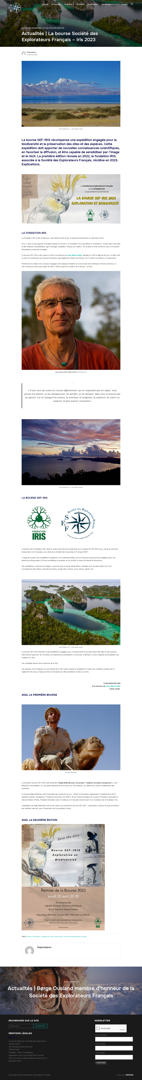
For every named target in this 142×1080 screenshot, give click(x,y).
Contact (124, 4)
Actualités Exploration (53, 28)
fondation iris (45, 936)
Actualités (81, 4)
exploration (36, 936)
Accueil (45, 4)
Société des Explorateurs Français (75, 936)
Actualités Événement (32, 28)
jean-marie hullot (56, 936)
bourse (29, 936)
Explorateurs (31, 52)
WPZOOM (129, 1075)
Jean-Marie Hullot (113, 686)
